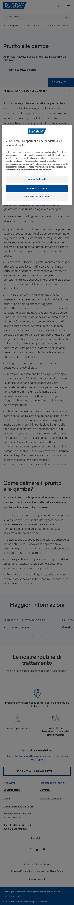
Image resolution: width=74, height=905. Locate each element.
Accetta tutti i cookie (37, 188)
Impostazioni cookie (37, 179)
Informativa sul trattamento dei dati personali (30, 170)
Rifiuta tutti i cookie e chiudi (37, 197)
